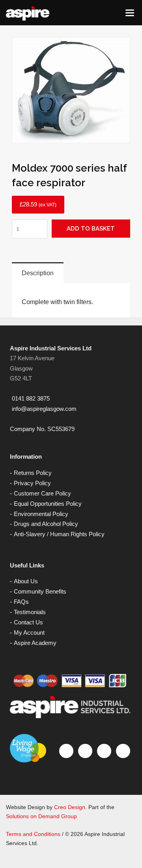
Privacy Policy (32, 483)
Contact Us (28, 622)
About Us (26, 581)
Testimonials (30, 612)
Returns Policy (33, 472)
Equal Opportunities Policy (48, 503)
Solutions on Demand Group (41, 816)
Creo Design (69, 807)
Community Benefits (40, 591)
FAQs (21, 601)
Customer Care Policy (42, 493)
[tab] (38, 273)
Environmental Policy (41, 514)
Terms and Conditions (33, 834)
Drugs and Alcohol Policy (46, 523)
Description (38, 273)
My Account (29, 632)
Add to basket (91, 228)
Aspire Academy (35, 642)
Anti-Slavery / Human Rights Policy (59, 534)
